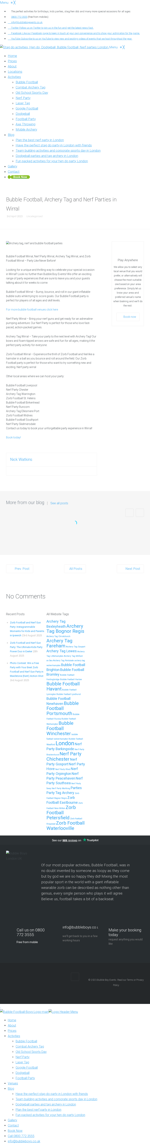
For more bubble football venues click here (32, 309)
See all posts (59, 503)
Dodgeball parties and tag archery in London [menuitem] (46, 1104)
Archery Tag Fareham (59, 643)
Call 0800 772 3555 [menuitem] (21, 1136)
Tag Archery (64, 793)
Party (50, 793)
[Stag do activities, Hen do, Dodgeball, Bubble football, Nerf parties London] (54, 47)
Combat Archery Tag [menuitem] (30, 1046)
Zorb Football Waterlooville (65, 825)
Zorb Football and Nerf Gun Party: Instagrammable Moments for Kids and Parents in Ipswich (75, 535)
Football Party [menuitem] (25, 1078)
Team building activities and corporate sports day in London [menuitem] (56, 1099)
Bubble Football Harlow (71, 679)
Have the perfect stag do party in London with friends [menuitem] (52, 1094)
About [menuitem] (12, 1025)
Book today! (13, 437)
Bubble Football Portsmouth (62, 708)
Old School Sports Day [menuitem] (31, 1052)
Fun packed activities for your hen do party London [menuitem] (50, 1115)
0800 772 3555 (19, 16)
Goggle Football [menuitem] (27, 1067)
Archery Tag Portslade (63, 660)
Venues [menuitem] (13, 1083)
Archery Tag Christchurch (58, 636)
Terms (130, 980)
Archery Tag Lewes (61, 651)
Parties (76, 788)
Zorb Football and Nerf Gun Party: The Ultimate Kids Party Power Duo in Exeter (26, 647)
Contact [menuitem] (13, 1125)
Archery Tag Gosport (75, 646)
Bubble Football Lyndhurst (68, 694)
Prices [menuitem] (12, 1031)
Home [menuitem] (12, 1020)
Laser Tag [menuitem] (22, 1062)
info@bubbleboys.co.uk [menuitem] (24, 1141)
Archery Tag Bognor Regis (65, 628)
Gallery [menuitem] (12, 1120)
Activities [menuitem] (14, 1036)
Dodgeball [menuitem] (22, 1073)
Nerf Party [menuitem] (22, 1057)
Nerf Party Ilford (62, 769)
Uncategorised (34, 216)
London (65, 743)
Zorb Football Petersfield (61, 812)
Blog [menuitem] (11, 1088)
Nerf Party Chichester (63, 756)
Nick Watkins (21, 459)
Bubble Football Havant (63, 686)
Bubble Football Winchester (59, 728)
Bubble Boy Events (106, 980)
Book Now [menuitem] (15, 1131)
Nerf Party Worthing (61, 788)
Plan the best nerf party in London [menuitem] (38, 1110)
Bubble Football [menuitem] (26, 1041)
